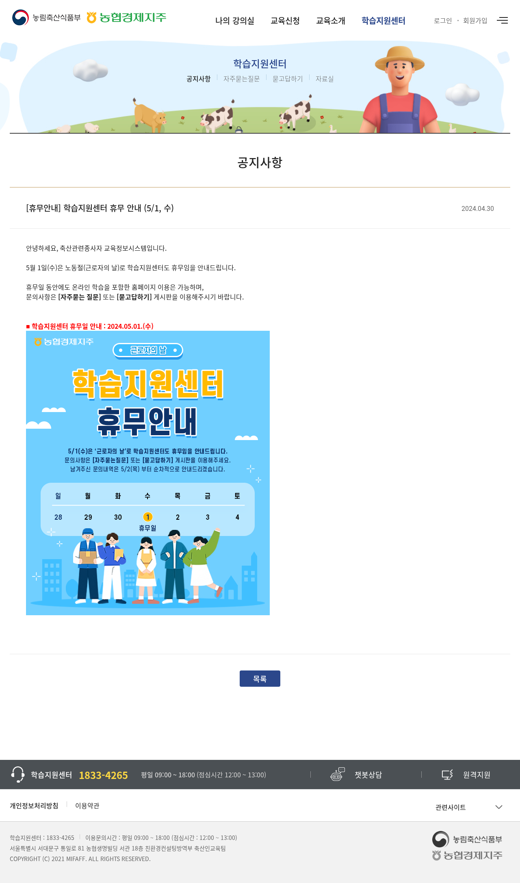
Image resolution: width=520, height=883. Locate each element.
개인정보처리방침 (34, 805)
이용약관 (87, 805)
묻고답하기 (288, 78)
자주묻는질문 (241, 78)
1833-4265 (60, 837)
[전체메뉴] (502, 20)
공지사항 (198, 78)
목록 (260, 678)
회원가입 (475, 20)
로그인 (443, 20)
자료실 (325, 78)
